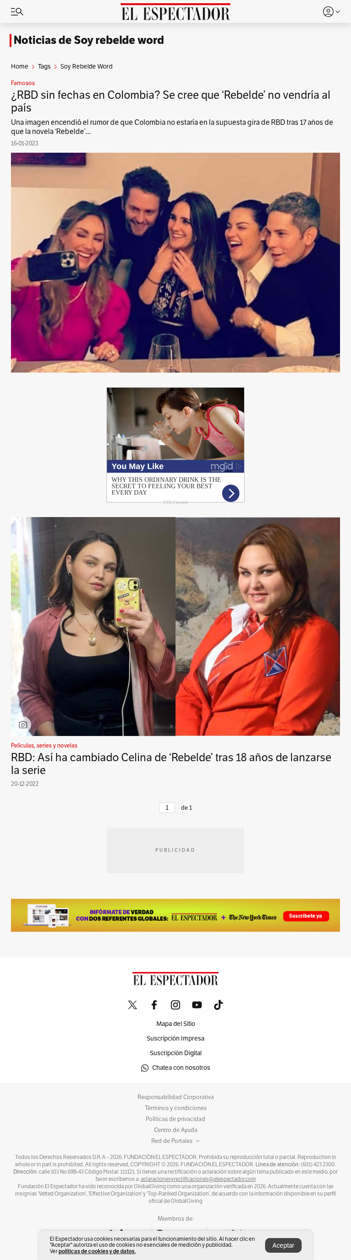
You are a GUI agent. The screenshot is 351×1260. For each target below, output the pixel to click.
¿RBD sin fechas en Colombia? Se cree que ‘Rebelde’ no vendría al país (170, 101)
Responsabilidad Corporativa (176, 1097)
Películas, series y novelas (44, 745)
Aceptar (283, 1245)
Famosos (23, 83)
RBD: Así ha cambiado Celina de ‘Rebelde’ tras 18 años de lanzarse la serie (171, 764)
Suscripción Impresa (175, 1038)
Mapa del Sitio (175, 1024)
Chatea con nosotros (181, 1068)
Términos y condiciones (176, 1108)
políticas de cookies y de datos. (97, 1251)
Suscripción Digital (176, 1053)
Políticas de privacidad (175, 1119)
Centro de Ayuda (175, 1130)
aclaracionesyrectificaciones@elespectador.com (198, 1179)
